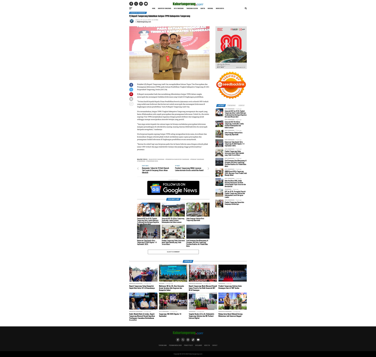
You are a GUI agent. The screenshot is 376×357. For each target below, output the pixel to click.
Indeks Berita (220, 8)
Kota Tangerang (179, 8)
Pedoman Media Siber (175, 345)
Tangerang (141, 161)
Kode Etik (207, 345)
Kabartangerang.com (144, 22)
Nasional (210, 8)
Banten (203, 8)
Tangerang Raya (152, 161)
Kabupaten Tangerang (164, 8)
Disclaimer (198, 345)
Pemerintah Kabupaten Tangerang (177, 159)
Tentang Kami (163, 345)
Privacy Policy (188, 345)
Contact (214, 345)
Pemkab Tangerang (197, 159)
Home (153, 8)
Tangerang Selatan (192, 8)
